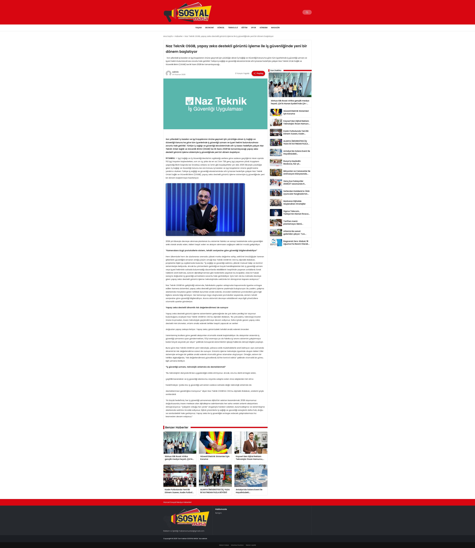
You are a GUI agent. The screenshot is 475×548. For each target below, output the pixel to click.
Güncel (220, 27)
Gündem (263, 27)
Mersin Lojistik (251, 545)
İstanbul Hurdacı (237, 545)
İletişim (218, 513)
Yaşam (198, 27)
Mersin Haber (224, 545)
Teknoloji (233, 27)
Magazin (275, 27)
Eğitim (244, 27)
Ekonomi (209, 27)
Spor (253, 27)
